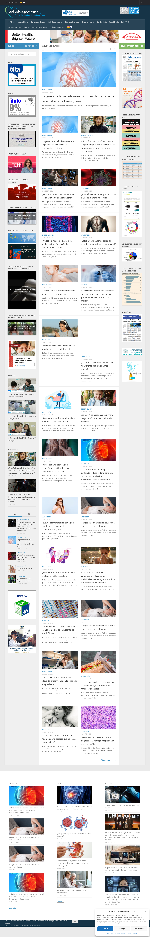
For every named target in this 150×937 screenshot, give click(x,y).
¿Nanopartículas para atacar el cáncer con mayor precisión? (74, 834)
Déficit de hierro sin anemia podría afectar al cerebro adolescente (58, 347)
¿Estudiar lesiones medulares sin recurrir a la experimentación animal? (98, 242)
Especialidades (22, 22)
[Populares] (15, 514)
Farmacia (84, 285)
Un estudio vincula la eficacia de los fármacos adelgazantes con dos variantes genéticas (97, 685)
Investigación (47, 90)
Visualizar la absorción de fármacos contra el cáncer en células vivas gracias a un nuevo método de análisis (97, 295)
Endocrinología (47, 235)
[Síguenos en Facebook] (26, 46)
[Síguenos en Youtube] (33, 46)
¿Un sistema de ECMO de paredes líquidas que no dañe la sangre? (58, 196)
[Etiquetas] (29, 514)
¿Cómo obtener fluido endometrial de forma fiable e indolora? (58, 419)
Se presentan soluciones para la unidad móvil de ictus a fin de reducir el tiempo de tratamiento (122, 868)
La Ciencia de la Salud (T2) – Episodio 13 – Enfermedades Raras (22, 395)
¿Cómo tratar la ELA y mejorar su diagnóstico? (25, 579)
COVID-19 (11, 22)
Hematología (46, 340)
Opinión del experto (55, 22)
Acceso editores (11, 2)
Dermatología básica (39, 27)
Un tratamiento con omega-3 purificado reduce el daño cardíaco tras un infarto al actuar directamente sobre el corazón (97, 474)
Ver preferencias (139, 929)
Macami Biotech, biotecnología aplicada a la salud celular (122, 806)
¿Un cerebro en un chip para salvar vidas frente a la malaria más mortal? (97, 366)
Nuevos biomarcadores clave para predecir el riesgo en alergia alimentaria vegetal (58, 526)
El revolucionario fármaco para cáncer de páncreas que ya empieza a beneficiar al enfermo (74, 807)
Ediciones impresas (72, 22)
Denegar (122, 929)
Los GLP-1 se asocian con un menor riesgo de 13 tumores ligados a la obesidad (97, 418)
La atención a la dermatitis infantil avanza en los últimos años (58, 292)
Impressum (135, 933)
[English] (22, 2)
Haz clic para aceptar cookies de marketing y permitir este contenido (22, 217)
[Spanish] (19, 2)
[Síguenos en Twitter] (29, 46)
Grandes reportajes (14, 27)
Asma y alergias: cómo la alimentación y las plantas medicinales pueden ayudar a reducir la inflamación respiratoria (98, 577)
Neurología (21, 576)
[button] (146, 911)
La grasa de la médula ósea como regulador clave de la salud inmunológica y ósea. (78, 98)
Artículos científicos (57, 27)
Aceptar (105, 929)
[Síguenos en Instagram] (36, 46)
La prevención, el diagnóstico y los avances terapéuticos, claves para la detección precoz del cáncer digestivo (74, 863)
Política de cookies (111, 933)
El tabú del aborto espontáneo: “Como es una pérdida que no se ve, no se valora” (59, 739)
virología (45, 621)
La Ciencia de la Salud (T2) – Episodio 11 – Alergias (22, 439)
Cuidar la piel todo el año (25, 568)
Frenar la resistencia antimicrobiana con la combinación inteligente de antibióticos (59, 630)
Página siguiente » (108, 760)
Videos (26, 27)
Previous (110, 49)
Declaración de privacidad (124, 933)
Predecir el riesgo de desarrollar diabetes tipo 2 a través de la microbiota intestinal (57, 244)
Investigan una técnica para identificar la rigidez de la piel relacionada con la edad (56, 468)
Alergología (46, 517)
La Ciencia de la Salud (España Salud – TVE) (113, 22)
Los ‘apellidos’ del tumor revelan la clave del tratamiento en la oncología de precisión (59, 681)
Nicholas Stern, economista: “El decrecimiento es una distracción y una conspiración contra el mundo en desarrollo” (21, 498)
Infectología (85, 188)
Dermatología (47, 285)
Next (114, 49)
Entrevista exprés (88, 22)
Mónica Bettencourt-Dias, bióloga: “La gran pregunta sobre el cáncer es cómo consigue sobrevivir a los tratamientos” (98, 146)
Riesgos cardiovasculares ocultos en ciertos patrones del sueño (98, 524)
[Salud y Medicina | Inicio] (49, 12)
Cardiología (85, 464)
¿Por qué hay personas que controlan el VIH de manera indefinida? (98, 196)
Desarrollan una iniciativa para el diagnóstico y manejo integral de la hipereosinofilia (97, 741)
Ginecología (46, 412)
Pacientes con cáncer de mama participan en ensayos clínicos (72, 891)
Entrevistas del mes (38, 22)
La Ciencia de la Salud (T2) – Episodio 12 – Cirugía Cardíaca (22, 417)
